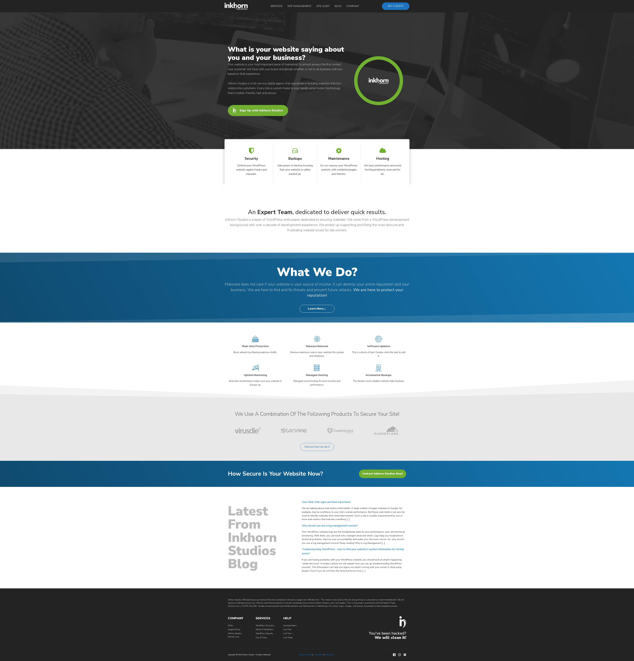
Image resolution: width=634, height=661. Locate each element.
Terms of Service (305, 655)
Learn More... (317, 308)
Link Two (287, 633)
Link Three (287, 637)
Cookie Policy (329, 655)
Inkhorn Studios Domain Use (235, 635)
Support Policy (234, 629)
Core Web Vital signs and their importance (326, 502)
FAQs (230, 625)
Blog (338, 6)
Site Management (299, 6)
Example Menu (290, 625)
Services (276, 6)
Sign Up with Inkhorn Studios (261, 110)
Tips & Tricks (261, 637)
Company (352, 6)
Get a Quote (396, 6)
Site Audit (323, 6)
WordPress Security (264, 633)
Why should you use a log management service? (330, 525)
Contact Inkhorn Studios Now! (382, 473)
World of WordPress (265, 629)
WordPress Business (265, 625)
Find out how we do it (317, 447)
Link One (287, 629)
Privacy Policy (318, 655)
